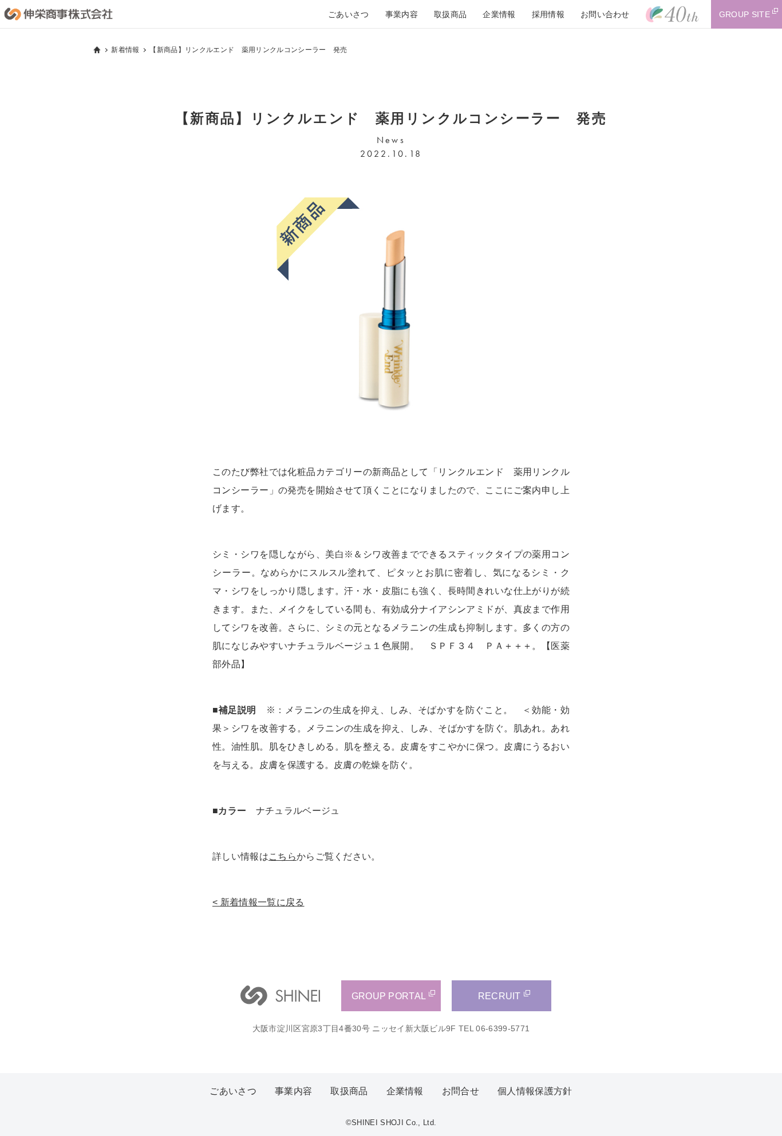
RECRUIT (499, 996)
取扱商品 (450, 14)
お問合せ (460, 1091)
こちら (282, 856)
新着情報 (125, 50)
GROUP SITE (744, 14)
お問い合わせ (605, 14)
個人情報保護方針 (534, 1091)
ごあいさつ (348, 14)
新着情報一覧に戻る (262, 902)
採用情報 (548, 14)
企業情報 (499, 14)
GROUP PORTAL (388, 996)
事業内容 (401, 14)
